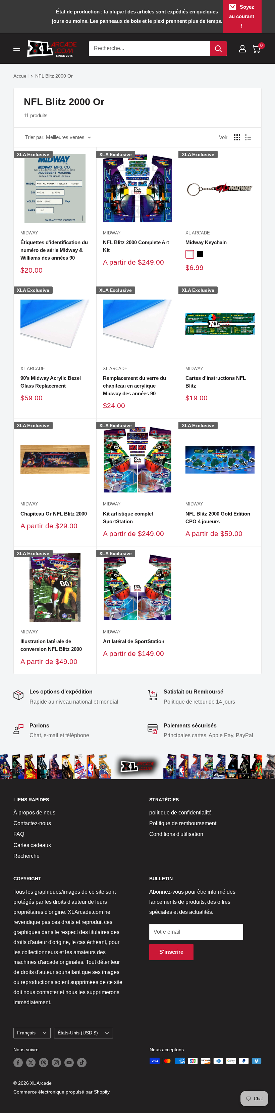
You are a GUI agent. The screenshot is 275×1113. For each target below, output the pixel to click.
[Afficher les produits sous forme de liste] (248, 137)
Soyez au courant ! (241, 16)
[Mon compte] (242, 48)
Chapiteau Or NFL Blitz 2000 (53, 514)
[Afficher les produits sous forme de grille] (237, 137)
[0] (256, 49)
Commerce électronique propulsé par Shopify (61, 1092)
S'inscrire (171, 952)
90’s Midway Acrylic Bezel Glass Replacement (50, 382)
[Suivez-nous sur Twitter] (31, 1062)
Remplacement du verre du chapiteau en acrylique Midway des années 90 (134, 386)
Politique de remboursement (182, 823)
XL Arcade (197, 232)
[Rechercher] (218, 48)
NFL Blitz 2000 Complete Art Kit (136, 246)
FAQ (18, 834)
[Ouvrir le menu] (16, 48)
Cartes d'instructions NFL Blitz (215, 382)
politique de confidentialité (180, 812)
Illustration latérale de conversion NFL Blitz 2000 (51, 645)
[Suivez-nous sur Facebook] (18, 1062)
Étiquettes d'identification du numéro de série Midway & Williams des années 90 (54, 250)
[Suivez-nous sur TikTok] (82, 1062)
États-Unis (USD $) (78, 1032)
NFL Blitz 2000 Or (54, 76)
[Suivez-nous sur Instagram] (56, 1062)
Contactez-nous (32, 823)
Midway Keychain (206, 242)
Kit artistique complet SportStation (128, 517)
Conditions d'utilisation (176, 834)
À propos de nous (34, 812)
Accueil (21, 76)
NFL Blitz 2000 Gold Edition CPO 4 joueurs (217, 517)
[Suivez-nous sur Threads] (43, 1062)
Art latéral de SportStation (133, 641)
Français (26, 1032)
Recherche (26, 856)
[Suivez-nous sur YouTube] (69, 1062)
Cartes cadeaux (32, 845)
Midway (29, 232)
